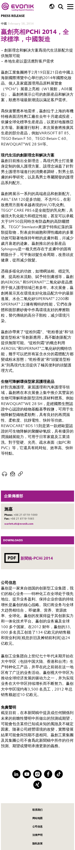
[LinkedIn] (16, 774)
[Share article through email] (13, 474)
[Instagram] (37, 774)
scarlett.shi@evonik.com (18, 523)
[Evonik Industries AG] (18, 7)
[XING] (37, 785)
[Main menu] (70, 6)
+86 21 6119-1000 (26, 514)
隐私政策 (37, 843)
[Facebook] (48, 774)
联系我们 (37, 809)
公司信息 (37, 826)
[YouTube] (27, 774)
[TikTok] (59, 774)
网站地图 (37, 818)
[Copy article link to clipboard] (20, 474)
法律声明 (37, 834)
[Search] (61, 7)
